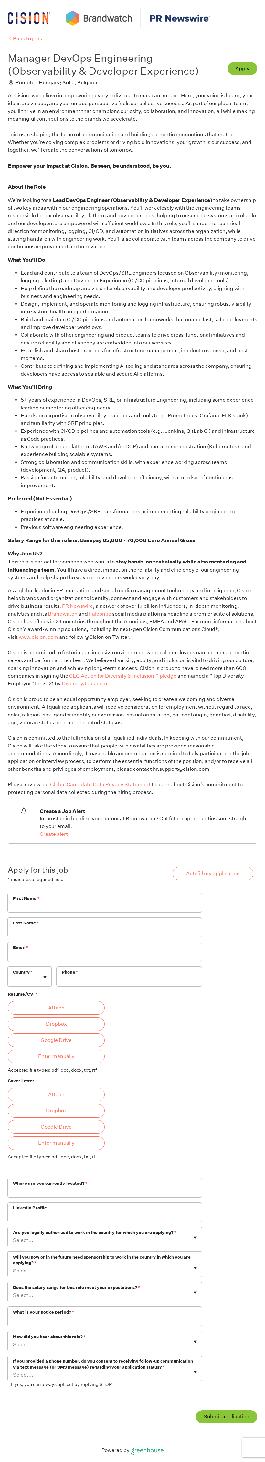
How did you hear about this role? (49, 1336)
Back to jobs (27, 39)
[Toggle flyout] (45, 977)
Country (22, 972)
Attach (56, 1008)
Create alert (54, 834)
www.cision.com (38, 637)
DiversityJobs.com (84, 684)
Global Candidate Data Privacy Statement (100, 784)
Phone (70, 972)
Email (20, 947)
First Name (26, 898)
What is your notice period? (43, 1312)
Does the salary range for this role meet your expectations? (76, 1287)
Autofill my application (213, 873)
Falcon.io (100, 614)
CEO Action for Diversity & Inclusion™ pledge (122, 676)
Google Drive (56, 1040)
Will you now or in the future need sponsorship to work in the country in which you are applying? (102, 1260)
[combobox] (13, 980)
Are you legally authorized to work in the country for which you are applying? (94, 1232)
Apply (242, 68)
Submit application (226, 1416)
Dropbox (56, 1024)
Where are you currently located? (50, 1183)
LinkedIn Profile (30, 1208)
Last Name (26, 923)
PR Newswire (77, 606)
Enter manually (56, 1056)
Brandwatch (63, 614)
